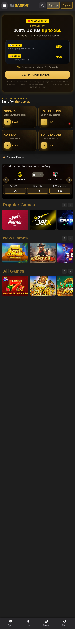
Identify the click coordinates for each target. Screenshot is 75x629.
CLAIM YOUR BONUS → (37, 74)
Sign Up (53, 5)
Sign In (67, 5)
